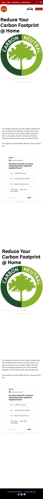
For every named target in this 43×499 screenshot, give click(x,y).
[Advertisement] (21, 104)
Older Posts (21, 482)
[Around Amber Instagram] (21, 494)
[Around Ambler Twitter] (24, 494)
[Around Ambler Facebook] (18, 494)
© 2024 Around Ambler (15, 492)
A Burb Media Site (29, 492)
